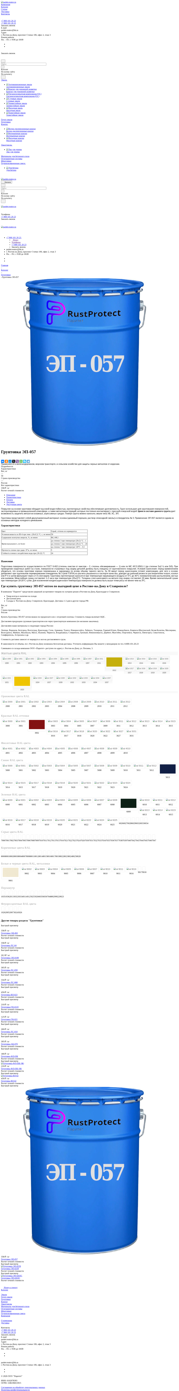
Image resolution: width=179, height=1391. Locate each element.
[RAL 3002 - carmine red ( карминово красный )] (37, 725)
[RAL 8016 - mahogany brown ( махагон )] (49, 871)
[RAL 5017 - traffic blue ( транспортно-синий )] (34, 783)
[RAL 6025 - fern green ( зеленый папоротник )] (112, 820)
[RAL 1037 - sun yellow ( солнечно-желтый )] (106, 678)
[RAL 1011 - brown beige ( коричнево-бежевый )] (99, 659)
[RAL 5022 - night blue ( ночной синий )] (99, 783)
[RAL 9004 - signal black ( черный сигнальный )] (53, 888)
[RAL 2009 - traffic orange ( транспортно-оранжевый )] (86, 702)
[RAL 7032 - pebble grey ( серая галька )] (121, 847)
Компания (5, 1335)
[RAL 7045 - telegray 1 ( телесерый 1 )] (172, 847)
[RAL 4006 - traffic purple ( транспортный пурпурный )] (73, 748)
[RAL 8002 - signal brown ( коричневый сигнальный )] (11, 871)
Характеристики (13, 497)
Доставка (10, 502)
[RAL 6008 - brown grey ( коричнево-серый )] (112, 800)
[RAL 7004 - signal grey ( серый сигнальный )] (46, 847)
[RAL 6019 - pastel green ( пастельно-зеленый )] (47, 820)
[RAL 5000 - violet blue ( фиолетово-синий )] (8, 766)
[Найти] (3, 77)
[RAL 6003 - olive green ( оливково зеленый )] (47, 800)
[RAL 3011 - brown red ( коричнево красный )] (118, 721)
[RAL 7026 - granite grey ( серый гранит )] (109, 847)
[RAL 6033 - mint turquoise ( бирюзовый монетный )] (158, 830)
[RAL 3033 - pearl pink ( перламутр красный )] (19, 912)
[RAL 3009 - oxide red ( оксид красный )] (105, 721)
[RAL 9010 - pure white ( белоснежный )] (105, 888)
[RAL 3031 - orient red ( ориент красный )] (132, 731)
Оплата (9, 500)
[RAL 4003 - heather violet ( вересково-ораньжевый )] (34, 748)
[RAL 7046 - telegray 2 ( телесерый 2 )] (42, 856)
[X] (13, 461)
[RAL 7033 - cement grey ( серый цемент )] (126, 847)
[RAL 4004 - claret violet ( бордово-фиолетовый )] (47, 748)
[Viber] (17, 461)
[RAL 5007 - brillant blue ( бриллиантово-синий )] (86, 766)
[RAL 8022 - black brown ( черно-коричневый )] (61, 871)
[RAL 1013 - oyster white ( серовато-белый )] (129, 659)
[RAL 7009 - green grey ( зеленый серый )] (63, 847)
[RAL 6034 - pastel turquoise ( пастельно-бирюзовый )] (171, 830)
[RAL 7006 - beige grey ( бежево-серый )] (54, 847)
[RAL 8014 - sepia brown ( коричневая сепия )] (40, 871)
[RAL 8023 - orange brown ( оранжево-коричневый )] (65, 871)
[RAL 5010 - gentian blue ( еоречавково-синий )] (126, 766)
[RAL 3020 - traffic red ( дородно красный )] (92, 731)
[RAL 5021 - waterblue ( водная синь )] (86, 783)
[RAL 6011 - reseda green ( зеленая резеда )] (158, 800)
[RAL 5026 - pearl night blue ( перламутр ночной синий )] (36, 912)
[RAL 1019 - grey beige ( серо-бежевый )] (152, 668)
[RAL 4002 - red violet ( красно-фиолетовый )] (21, 748)
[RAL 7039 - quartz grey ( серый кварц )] (151, 847)
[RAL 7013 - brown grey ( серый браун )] (79, 847)
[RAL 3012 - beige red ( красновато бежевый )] (131, 721)
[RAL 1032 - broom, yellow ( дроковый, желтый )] (72, 678)
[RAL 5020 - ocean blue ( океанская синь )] (73, 783)
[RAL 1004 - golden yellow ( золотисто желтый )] (53, 659)
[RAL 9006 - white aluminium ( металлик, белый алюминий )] (79, 888)
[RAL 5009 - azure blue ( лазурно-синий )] (112, 766)
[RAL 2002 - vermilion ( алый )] (34, 702)
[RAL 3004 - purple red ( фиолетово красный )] (66, 721)
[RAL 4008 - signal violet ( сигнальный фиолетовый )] (99, 748)
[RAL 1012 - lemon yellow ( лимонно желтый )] (114, 662)
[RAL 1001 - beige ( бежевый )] (18, 659)
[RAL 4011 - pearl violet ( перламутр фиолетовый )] (24, 912)
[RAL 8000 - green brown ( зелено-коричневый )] (3, 871)
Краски (4, 1320)
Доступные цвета (14, 504)
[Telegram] (28, 461)
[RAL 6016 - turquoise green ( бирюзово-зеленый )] (8, 820)
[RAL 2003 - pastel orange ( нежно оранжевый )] (47, 702)
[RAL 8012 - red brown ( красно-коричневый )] (36, 871)
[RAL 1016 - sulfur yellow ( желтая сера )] (164, 659)
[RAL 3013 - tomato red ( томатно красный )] (145, 721)
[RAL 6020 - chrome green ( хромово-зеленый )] (60, 820)
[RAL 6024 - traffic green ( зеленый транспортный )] (99, 820)
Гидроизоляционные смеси (13, 1332)
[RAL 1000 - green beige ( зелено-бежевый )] (7, 659)
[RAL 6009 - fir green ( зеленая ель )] (129, 804)
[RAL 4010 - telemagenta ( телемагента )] (126, 748)
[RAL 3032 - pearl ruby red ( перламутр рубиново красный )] (15, 912)
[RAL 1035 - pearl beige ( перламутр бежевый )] (3, 912)
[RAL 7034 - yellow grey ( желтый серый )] (130, 847)
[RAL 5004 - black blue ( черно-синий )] (60, 766)
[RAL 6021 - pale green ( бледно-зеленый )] (73, 820)
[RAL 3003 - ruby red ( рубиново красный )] (53, 721)
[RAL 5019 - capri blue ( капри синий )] (60, 783)
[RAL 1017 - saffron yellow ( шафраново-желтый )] (129, 668)
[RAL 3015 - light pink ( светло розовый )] (171, 721)
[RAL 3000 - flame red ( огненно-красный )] (8, 721)
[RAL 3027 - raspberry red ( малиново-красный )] (118, 731)
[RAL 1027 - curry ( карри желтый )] (49, 678)
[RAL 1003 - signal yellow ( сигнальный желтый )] (41, 659)
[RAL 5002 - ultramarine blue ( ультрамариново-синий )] (34, 766)
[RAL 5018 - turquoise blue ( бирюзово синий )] (47, 783)
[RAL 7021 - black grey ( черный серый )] (92, 847)
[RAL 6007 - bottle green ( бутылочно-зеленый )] (99, 800)
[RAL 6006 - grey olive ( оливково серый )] (86, 800)
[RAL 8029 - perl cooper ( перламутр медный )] (53, 912)
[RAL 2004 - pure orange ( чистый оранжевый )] (60, 702)
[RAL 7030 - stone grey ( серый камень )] (113, 847)
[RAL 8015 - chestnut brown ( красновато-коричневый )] (44, 871)
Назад (15, 240)
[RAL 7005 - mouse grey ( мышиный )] (50, 847)
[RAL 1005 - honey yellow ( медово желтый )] (64, 659)
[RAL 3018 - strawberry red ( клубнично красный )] (79, 731)
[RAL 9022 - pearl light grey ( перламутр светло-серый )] (57, 912)
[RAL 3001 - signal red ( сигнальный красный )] (21, 721)
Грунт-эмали (6, 1316)
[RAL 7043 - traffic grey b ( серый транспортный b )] (163, 847)
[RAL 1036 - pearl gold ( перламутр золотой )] (7, 912)
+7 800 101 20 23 (8, 21)
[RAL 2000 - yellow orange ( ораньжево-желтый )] (8, 702)
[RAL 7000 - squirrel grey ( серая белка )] (8, 847)
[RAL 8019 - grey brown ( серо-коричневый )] (57, 871)
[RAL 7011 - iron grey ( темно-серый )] (71, 847)
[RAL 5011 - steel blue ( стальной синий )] (139, 766)
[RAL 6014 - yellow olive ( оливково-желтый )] (158, 810)
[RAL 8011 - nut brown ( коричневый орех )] (32, 871)
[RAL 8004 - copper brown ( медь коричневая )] (19, 871)
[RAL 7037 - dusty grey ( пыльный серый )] (142, 847)
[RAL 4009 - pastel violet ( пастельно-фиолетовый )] (112, 748)
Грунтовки (6, 1318)
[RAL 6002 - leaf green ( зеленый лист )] (34, 800)
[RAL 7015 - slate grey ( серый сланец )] (84, 847)
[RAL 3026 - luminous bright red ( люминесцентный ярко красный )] (19, 928)
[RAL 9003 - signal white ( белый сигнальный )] (40, 888)
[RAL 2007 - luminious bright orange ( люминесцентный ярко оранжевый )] (11, 928)
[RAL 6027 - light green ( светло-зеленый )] (145, 820)
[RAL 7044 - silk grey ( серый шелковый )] (168, 847)
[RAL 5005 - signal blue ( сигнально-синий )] (73, 766)
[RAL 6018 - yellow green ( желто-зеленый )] (34, 820)
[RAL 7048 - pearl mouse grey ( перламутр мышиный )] (49, 912)
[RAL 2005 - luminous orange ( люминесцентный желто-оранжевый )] (7, 928)
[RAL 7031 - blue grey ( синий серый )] (117, 847)
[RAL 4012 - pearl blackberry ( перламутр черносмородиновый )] (28, 912)
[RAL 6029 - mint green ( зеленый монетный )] (171, 820)
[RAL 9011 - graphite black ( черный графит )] (118, 888)
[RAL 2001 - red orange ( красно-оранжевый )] (21, 702)
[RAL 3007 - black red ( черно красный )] (92, 721)
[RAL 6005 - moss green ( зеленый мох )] (73, 800)
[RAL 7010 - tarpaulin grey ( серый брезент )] (67, 847)
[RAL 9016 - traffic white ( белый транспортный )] (131, 888)
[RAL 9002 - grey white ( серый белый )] (27, 888)
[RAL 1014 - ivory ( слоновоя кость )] (141, 659)
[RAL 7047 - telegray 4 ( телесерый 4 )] (46, 856)
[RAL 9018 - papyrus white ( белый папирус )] (144, 887)
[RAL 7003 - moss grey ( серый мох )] (42, 847)
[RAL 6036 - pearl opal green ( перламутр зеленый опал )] (44, 912)
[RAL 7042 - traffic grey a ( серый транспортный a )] (159, 847)
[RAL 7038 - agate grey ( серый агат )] (147, 847)
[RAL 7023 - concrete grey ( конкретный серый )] (100, 847)
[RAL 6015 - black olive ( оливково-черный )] (171, 810)
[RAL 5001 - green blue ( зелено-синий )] (21, 766)
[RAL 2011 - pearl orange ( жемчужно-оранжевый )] (112, 702)
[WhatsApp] (21, 461)
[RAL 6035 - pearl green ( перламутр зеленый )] (40, 912)
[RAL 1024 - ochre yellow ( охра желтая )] (37, 678)
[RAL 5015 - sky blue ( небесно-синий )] (21, 783)
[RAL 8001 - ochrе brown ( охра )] (7, 871)
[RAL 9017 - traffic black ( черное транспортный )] (140, 887)
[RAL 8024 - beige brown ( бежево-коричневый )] (70, 871)
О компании (6, 1339)
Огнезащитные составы (11, 1328)
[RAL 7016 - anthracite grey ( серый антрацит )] (88, 847)
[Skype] (24, 461)
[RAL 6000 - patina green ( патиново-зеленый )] (8, 800)
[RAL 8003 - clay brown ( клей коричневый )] (15, 871)
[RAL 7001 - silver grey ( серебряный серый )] (21, 847)
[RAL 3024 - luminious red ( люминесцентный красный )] (15, 928)
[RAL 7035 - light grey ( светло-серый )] (134, 847)
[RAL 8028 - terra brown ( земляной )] (78, 871)
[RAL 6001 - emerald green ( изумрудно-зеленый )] (21, 800)
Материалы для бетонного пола (15, 1325)
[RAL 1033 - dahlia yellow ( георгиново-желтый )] (83, 678)
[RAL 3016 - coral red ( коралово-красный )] (53, 731)
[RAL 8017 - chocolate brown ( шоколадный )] (53, 871)
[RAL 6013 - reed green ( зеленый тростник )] (145, 810)
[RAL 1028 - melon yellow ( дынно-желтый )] (60, 678)
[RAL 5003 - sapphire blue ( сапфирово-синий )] (47, 766)
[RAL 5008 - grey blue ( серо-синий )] (99, 766)
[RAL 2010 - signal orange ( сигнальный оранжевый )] (99, 702)
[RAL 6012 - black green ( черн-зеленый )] (171, 800)
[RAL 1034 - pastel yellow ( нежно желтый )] (95, 678)
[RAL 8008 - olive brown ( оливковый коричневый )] (28, 871)
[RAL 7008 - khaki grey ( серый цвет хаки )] (59, 847)
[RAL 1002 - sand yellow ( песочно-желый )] (30, 659)
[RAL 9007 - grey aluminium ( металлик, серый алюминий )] (92, 888)
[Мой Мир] (10, 461)
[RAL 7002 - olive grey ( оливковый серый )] (34, 847)
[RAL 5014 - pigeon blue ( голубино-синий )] (8, 783)
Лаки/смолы (6, 1323)
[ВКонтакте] (2, 461)
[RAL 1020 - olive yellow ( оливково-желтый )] (164, 668)
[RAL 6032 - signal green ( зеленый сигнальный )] (145, 830)
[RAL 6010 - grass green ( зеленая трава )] (145, 800)
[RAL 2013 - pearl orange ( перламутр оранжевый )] (11, 912)
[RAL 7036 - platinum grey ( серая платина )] (138, 847)
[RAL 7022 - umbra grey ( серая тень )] (96, 847)
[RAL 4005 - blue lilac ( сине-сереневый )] (60, 748)
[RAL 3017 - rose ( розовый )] (66, 731)
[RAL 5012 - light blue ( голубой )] (152, 766)
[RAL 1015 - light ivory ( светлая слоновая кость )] (152, 659)
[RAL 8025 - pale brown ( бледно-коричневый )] (74, 871)
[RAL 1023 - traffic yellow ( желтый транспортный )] (22, 682)
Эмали (4, 1313)
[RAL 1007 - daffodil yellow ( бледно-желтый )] (87, 659)
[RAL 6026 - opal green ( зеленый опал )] (129, 824)
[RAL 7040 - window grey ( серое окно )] (155, 847)
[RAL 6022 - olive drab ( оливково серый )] (86, 820)
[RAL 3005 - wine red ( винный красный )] (79, 721)
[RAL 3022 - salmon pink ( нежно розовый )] (105, 731)
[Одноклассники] (6, 461)
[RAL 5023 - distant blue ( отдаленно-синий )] (112, 783)
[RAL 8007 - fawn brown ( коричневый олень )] (24, 871)
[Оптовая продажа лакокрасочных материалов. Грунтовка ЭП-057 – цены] (85, 445)
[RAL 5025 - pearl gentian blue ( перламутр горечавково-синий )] (32, 912)
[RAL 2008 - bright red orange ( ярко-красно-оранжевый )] (73, 702)
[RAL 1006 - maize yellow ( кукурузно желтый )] (76, 659)
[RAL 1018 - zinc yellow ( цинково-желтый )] (141, 668)
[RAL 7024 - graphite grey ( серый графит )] (105, 847)
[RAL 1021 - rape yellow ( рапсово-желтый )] (7, 678)
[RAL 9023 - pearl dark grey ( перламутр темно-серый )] (61, 912)
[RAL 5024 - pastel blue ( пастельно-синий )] (126, 783)
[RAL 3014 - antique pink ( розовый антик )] (158, 721)
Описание (10, 495)
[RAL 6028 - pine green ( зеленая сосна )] (158, 820)
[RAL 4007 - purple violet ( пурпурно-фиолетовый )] (86, 748)
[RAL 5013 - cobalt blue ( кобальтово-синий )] (168, 769)
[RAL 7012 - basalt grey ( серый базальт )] (75, 847)
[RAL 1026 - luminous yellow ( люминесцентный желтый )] (3, 928)
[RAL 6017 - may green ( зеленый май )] (21, 820)
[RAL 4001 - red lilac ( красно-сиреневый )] (8, 748)
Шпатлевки (6, 1330)
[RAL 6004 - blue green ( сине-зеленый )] (60, 800)
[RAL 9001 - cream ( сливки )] (11, 891)
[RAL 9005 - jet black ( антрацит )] (66, 888)
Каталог (4, 1309)
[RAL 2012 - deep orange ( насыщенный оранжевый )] (125, 702)
